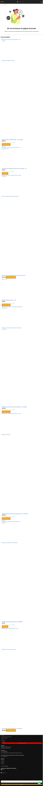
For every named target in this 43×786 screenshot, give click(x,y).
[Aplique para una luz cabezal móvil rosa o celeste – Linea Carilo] (22, 225)
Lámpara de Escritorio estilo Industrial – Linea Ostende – (12, 728)
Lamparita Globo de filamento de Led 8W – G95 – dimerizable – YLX (14, 168)
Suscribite (21, 784)
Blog (3, 739)
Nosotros (3, 740)
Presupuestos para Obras (6, 736)
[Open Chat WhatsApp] (39, 783)
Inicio (3, 735)
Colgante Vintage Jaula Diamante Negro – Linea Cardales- (12, 139)
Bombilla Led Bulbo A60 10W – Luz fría (9, 300)
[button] (41, 2)
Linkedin (2, 761)
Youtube (2, 763)
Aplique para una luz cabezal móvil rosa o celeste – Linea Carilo (13, 275)
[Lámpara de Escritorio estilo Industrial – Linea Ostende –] (22, 678)
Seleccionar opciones (11, 277)
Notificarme (5, 173)
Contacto (3, 741)
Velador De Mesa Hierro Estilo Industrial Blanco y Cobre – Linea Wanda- (15, 513)
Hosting (2, 766)
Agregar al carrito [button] (6, 144)
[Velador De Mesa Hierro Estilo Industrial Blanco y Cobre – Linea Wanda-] (22, 463)
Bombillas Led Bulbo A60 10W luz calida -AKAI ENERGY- (12, 621)
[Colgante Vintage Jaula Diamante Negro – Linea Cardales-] (22, 89)
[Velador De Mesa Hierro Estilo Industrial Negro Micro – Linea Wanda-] (22, 356)
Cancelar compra (22, 743)
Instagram (3, 762)
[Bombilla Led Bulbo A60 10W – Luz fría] (22, 289)
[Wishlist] (1, 5)
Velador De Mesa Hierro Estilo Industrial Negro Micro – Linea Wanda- (14, 406)
